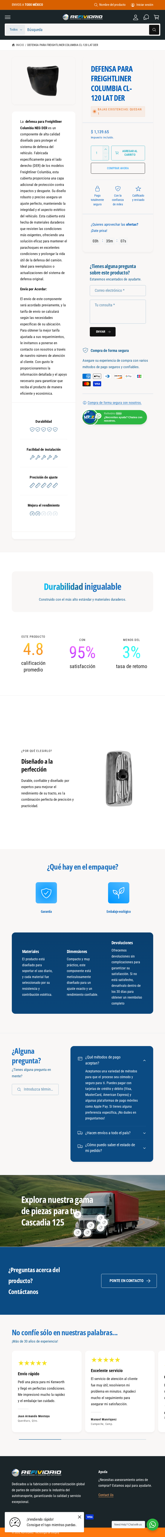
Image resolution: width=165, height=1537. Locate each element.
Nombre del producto (112, 5)
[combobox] (93, 30)
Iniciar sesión (144, 5)
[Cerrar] (79, 1517)
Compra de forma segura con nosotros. (115, 403)
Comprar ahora (117, 168)
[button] (7, 17)
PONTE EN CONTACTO (126, 1280)
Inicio (20, 45)
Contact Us (105, 1495)
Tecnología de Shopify (47, 1532)
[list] (82, 654)
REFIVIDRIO (27, 1532)
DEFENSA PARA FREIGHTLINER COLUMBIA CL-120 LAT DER (62, 45)
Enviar (100, 331)
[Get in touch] (146, 17)
